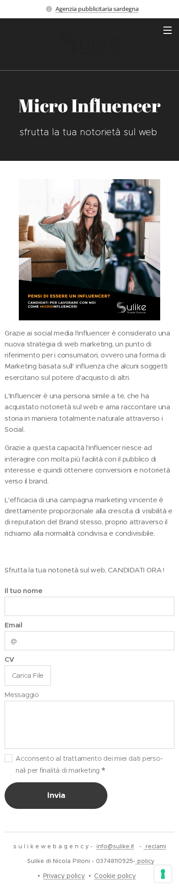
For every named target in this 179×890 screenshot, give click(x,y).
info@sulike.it (115, 846)
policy (144, 860)
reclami (155, 846)
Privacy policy (64, 876)
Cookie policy (115, 876)
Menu (167, 30)
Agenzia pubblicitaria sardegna (97, 9)
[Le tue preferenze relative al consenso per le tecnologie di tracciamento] (163, 874)
